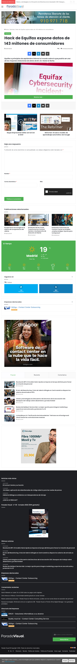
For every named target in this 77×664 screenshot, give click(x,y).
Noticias (12, 29)
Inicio (7, 29)
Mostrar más (38, 97)
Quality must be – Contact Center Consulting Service (28, 619)
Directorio (18, 651)
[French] (75, 647)
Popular (13, 375)
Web (41, 181)
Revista (25, 651)
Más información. (10, 661)
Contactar (65, 651)
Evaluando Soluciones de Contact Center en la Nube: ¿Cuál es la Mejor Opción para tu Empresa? (62, 230)
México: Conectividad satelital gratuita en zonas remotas (28, 595)
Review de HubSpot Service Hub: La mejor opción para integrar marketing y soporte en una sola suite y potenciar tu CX (42, 408)
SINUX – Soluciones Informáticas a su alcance (26, 614)
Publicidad (72, 651)
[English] (73, 647)
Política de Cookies (33, 651)
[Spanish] (71, 647)
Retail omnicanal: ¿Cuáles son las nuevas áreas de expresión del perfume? (51, 598)
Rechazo (71, 660)
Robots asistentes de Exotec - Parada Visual (14, 598)
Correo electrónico (10, 181)
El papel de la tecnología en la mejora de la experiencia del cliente (14, 229)
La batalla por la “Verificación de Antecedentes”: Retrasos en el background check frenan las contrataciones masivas (42, 416)
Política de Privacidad (47, 651)
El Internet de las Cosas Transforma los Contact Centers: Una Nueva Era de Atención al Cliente (37, 230)
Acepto (65, 660)
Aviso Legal (57, 651)
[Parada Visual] (15, 6)
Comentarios (62, 375)
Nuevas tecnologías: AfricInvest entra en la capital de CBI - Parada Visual (22, 602)
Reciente (37, 375)
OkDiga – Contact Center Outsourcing (25, 307)
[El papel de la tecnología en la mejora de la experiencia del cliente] (14, 220)
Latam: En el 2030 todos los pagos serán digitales (27, 592)
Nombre (7, 173)
